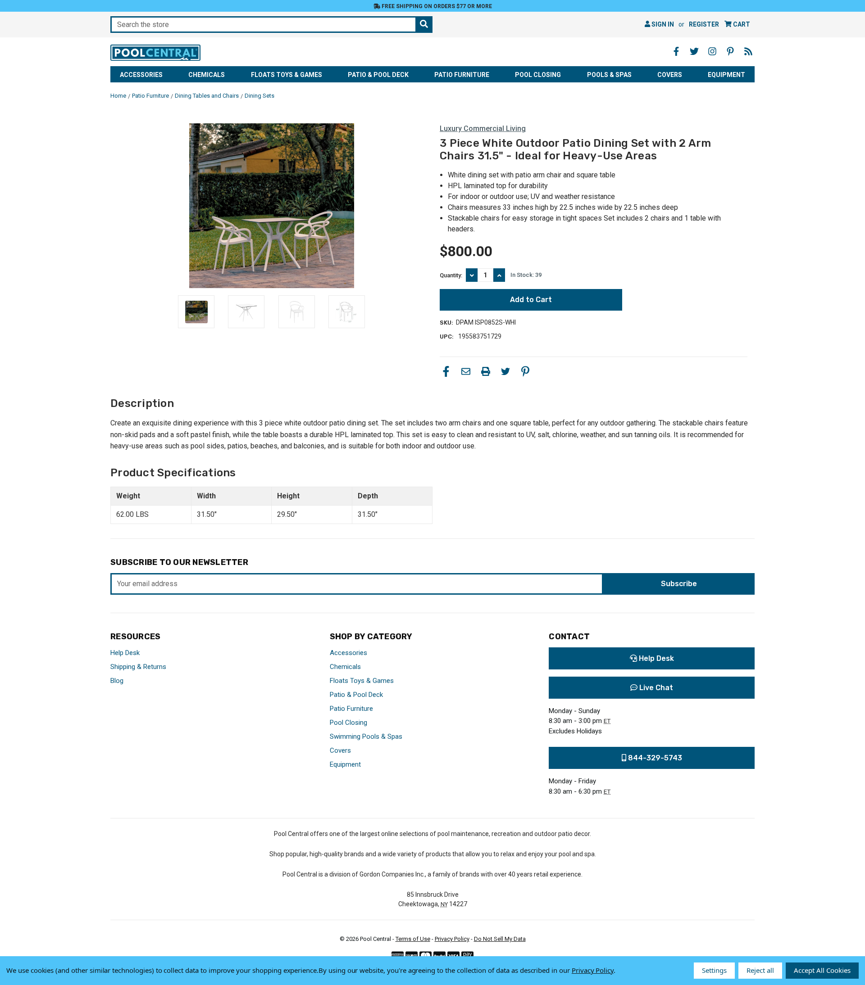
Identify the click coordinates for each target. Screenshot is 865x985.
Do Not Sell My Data (500, 938)
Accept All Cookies (822, 970)
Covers (669, 74)
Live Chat (655, 687)
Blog (116, 681)
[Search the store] (423, 24)
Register (704, 24)
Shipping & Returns (138, 667)
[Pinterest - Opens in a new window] (730, 51)
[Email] (466, 371)
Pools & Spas (609, 74)
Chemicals (206, 74)
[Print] (485, 371)
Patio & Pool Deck (378, 74)
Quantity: (451, 275)
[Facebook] (446, 371)
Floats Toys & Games (286, 74)
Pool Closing (538, 74)
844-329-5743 (654, 758)
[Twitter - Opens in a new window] (694, 51)
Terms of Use (413, 938)
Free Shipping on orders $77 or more (436, 6)
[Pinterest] (525, 371)
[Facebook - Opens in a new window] (676, 51)
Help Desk (125, 653)
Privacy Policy (452, 938)
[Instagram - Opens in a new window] (712, 51)
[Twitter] (505, 371)
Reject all (760, 970)
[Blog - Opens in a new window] (748, 51)
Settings (714, 970)
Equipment (726, 74)
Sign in (662, 24)
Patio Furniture (461, 74)
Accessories (141, 74)
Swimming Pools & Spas (366, 736)
